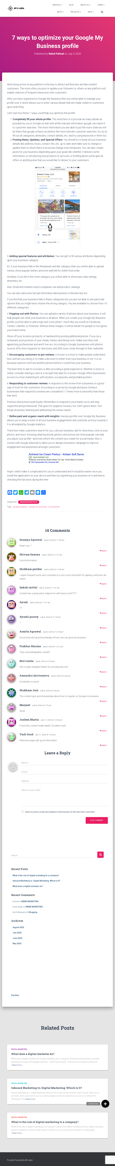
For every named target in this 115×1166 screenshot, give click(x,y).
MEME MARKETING (30, 901)
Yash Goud (26, 734)
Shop (90, 12)
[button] (105, 1104)
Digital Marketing (19, 1049)
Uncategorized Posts (28, 502)
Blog (71, 5)
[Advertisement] (57, 970)
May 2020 (17, 943)
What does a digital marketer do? (28, 886)
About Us (85, 5)
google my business (38, 507)
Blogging (33, 912)
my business (54, 507)
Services (57, 5)
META (59, 12)
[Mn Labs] (17, 8)
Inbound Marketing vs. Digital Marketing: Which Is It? (36, 881)
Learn (100, 5)
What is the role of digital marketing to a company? (36, 875)
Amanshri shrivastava (34, 675)
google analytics (20, 507)
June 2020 (17, 938)
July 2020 (17, 933)
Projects (75, 12)
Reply (104, 551)
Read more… (17, 1065)
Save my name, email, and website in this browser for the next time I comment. (60, 812)
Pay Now (15, 995)
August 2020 (18, 927)
